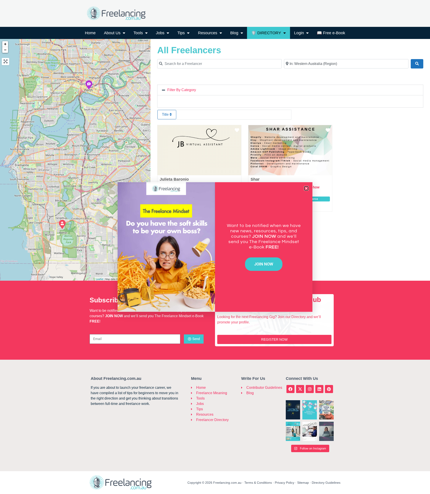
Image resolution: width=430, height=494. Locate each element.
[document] (215, 247)
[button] (306, 188)
